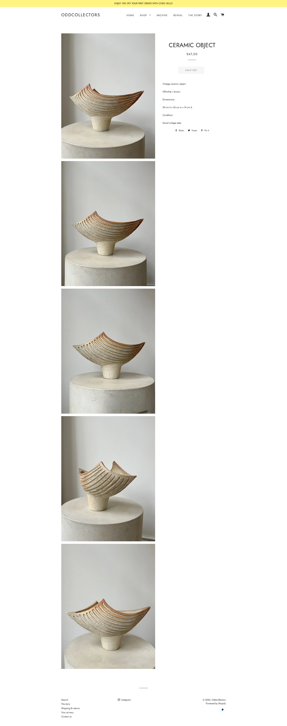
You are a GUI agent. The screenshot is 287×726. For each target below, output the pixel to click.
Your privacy (67, 712)
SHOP (144, 15)
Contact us (66, 716)
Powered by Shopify (216, 703)
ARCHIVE (162, 15)
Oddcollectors (80, 15)
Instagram (126, 699)
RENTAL (178, 15)
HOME (130, 15)
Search (64, 699)
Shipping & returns (70, 708)
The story (65, 704)
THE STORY (195, 15)
